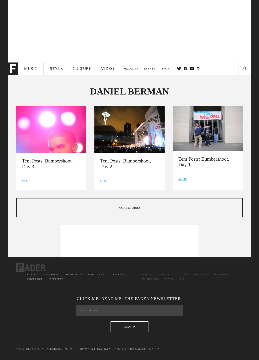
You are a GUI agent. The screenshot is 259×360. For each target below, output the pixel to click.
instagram (198, 68)
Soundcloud (150, 279)
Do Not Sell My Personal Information (131, 349)
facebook (185, 68)
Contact (32, 274)
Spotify (168, 279)
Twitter (179, 68)
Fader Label (34, 279)
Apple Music (220, 274)
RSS (182, 279)
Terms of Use (74, 274)
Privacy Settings (91, 349)
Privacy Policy (97, 274)
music (26, 181)
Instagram (200, 274)
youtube (192, 68)
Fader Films (56, 279)
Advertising (52, 274)
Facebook (164, 274)
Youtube (181, 274)
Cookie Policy (122, 274)
